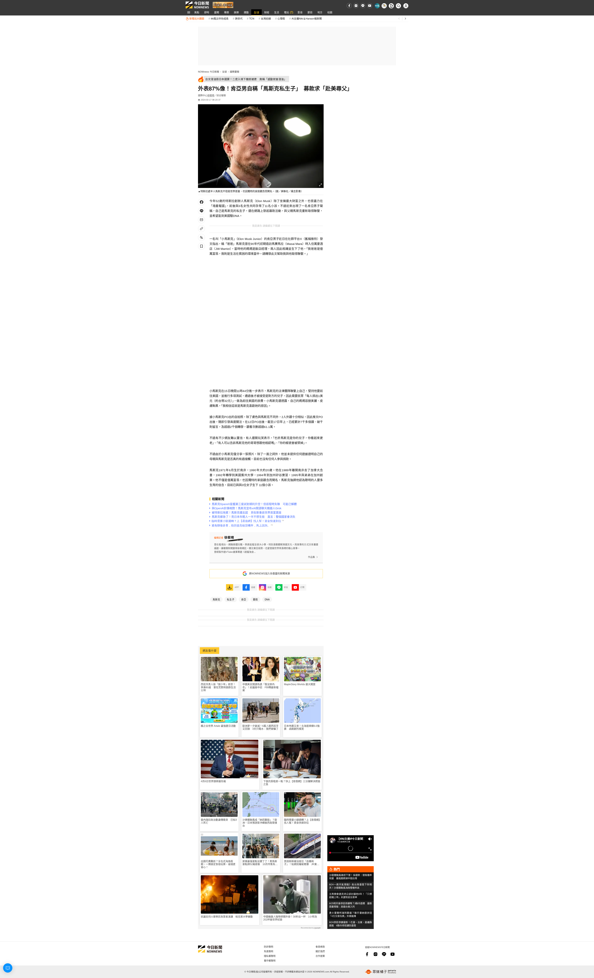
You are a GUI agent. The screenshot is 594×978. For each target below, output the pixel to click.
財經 (266, 12)
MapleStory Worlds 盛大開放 (299, 684)
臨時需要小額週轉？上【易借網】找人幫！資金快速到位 (302, 821)
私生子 (230, 599)
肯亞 (243, 599)
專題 (226, 12)
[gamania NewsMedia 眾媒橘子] (380, 971)
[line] (362, 5)
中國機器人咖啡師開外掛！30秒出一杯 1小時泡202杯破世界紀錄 (290, 918)
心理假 (281, 18)
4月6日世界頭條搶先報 (213, 781)
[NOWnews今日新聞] (197, 5)
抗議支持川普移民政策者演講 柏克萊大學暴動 (227, 916)
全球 (256, 12)
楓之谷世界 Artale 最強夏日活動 (218, 726)
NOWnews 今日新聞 (208, 71)
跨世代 (239, 18)
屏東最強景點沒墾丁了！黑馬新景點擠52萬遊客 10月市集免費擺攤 (260, 863)
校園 (329, 12)
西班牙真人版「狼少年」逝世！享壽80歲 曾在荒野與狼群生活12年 (218, 687)
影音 (300, 12)
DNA (267, 599)
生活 (276, 12)
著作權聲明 (269, 960)
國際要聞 (234, 71)
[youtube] (369, 5)
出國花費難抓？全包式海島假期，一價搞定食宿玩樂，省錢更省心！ (218, 864)
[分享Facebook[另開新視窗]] (201, 202)
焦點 (196, 12)
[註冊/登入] (405, 5)
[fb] (349, 5)
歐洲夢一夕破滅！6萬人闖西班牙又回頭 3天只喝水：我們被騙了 (260, 727)
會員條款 (320, 946)
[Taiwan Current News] (377, 5)
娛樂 (236, 12)
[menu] (189, 12)
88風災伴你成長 (219, 18)
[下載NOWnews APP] (391, 5)
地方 (319, 12)
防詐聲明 (268, 946)
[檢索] (398, 5)
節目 (310, 12)
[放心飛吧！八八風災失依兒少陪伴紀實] (223, 4)
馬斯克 (216, 599)
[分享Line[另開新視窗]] (201, 210)
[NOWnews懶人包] (384, 5)
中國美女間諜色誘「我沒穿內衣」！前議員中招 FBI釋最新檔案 (260, 687)
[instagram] (356, 5)
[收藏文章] (201, 246)
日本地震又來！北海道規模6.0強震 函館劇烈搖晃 (302, 727)
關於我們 (320, 951)
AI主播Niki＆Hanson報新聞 (307, 18)
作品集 (311, 557)
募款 (255, 599)
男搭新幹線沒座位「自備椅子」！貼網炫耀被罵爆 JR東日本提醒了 (301, 863)
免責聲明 (268, 951)
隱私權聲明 (269, 956)
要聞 (216, 12)
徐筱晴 (210, 95)
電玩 (286, 12)
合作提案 (320, 956)
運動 (246, 12)
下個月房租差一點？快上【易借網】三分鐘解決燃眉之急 (291, 783)
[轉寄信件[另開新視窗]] (201, 219)
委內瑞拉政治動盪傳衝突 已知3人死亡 (219, 821)
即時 (206, 12)
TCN (251, 18)
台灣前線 (266, 18)
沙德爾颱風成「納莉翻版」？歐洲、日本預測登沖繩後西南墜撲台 (259, 823)
